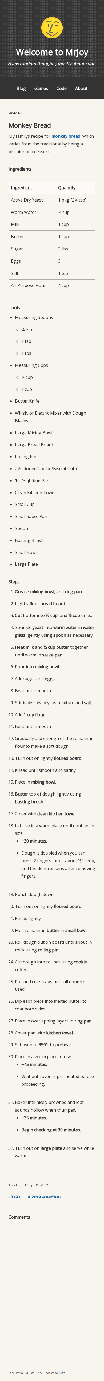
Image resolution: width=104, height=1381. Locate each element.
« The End (14, 1196)
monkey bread (65, 136)
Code (62, 88)
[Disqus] (52, 1290)
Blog (21, 88)
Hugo (61, 1373)
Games (41, 88)
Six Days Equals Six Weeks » (44, 1196)
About (81, 88)
